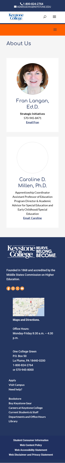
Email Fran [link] (32, 122)
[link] (16, 16)
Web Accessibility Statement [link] (31, 450)
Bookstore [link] (15, 398)
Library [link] (13, 421)
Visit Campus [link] (16, 384)
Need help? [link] (15, 389)
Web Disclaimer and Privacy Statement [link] (31, 454)
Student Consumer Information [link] (30, 440)
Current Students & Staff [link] (23, 412)
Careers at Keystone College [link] (26, 407)
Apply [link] (12, 380)
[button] (54, 18)
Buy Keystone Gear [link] (20, 403)
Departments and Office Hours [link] (27, 416)
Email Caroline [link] (32, 218)
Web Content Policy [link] (31, 445)
